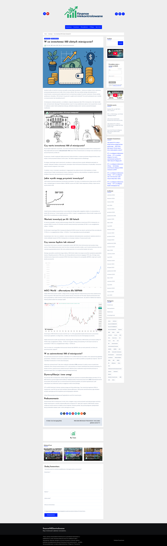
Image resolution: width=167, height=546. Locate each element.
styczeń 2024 (110, 264)
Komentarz (47, 472)
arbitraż (114, 321)
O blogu (92, 27)
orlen (119, 363)
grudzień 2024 (111, 236)
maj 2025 (109, 226)
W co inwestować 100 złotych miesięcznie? (68, 42)
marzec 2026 (110, 202)
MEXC (109, 360)
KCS (119, 349)
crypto (115, 335)
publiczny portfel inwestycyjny (115, 368)
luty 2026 (109, 205)
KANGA (115, 349)
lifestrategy (119, 354)
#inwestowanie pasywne (68, 45)
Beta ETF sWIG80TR (112, 326)
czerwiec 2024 (111, 253)
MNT (114, 360)
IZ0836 (109, 349)
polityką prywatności (117, 85)
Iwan (49, 45)
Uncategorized (111, 315)
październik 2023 (111, 271)
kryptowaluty (111, 354)
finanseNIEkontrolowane (54, 529)
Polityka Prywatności (119, 540)
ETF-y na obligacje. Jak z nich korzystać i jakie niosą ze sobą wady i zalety (114, 176)
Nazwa (46, 491)
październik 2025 (111, 215)
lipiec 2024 (110, 250)
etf (120, 337)
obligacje (114, 363)
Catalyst (110, 335)
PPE (109, 365)
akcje (109, 321)
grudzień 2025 (111, 212)
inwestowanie (115, 343)
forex (109, 340)
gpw (114, 340)
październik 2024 (111, 243)
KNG (109, 351)
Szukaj (109, 38)
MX (108, 363)
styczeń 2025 (110, 233)
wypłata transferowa (112, 377)
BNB (109, 332)
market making (118, 357)
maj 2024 (109, 257)
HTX (118, 340)
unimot (109, 371)
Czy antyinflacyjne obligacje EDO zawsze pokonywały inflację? (114, 131)
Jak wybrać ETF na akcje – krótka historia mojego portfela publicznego (115, 125)
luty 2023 (109, 295)
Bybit (113, 332)
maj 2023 (109, 284)
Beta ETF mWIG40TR (112, 323)
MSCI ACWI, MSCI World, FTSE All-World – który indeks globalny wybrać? (114, 148)
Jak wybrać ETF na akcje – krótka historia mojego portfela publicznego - (115, 144)
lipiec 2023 (110, 277)
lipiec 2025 (110, 222)
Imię (109, 69)
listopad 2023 (110, 267)
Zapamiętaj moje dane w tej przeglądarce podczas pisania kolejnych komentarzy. (65, 511)
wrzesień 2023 (111, 274)
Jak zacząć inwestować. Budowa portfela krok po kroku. (93, 457)
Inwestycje (76, 27)
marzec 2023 (110, 291)
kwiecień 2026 (111, 198)
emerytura (114, 337)
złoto (113, 379)
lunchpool (110, 357)
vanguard (116, 371)
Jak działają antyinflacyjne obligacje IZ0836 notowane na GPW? (115, 167)
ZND (120, 377)
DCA (120, 335)
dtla (109, 337)
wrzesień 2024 (111, 246)
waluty (109, 374)
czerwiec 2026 (111, 195)
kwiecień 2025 (111, 229)
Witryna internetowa (49, 504)
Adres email (47, 498)
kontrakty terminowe (116, 351)
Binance (120, 329)
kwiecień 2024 (111, 260)
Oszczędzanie (84, 27)
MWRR (118, 360)
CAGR (118, 332)
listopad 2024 (110, 240)
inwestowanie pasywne (113, 346)
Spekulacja (69, 27)
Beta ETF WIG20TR (112, 329)
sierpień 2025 (110, 219)
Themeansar (77, 544)
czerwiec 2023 (111, 281)
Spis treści (98, 27)
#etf (61, 45)
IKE (108, 343)
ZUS (109, 379)
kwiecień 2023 (111, 288)
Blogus (70, 544)
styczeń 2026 (110, 208)
